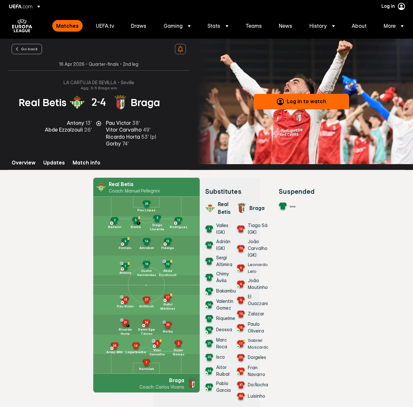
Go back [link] (29, 48)
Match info (86, 162)
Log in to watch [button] (306, 101)
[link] (67, 26)
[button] (177, 26)
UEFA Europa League (22, 25)
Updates (54, 162)
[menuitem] (68, 26)
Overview (23, 162)
